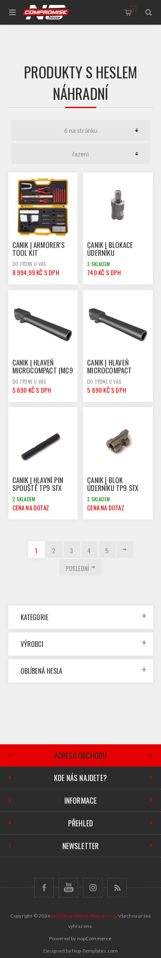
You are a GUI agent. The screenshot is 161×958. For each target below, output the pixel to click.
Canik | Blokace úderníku (110, 249)
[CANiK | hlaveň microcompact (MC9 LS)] (43, 324)
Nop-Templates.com (95, 951)
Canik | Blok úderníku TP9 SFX (112, 484)
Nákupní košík (133, 9)
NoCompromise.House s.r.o (83, 916)
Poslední (78, 568)
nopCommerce (94, 938)
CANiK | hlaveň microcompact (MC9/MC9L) (109, 370)
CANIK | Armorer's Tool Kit (38, 249)
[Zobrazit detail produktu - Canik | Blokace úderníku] (117, 207)
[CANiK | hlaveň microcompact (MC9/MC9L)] (117, 324)
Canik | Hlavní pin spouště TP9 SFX (38, 484)
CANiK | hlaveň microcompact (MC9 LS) (42, 370)
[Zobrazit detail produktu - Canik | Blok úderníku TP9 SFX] (117, 442)
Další (125, 549)
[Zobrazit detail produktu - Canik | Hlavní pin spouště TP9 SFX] (43, 442)
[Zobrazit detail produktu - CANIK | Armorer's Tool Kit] (43, 207)
